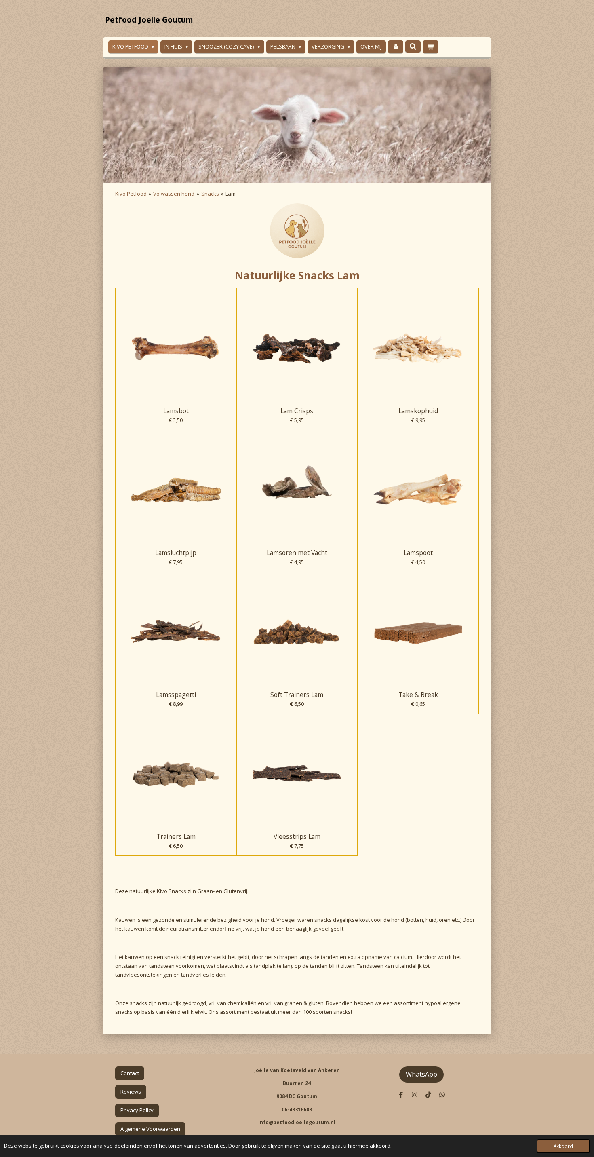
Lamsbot (176, 410)
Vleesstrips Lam (297, 836)
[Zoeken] (413, 46)
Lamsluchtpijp (175, 552)
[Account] (395, 46)
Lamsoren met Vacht (297, 552)
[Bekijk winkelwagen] (430, 46)
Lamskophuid (418, 410)
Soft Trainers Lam (296, 694)
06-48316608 (297, 1109)
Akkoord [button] (563, 1146)
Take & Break (418, 694)
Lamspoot (418, 552)
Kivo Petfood (131, 193)
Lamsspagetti (176, 694)
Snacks (210, 193)
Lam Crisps (296, 410)
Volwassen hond (173, 193)
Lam (230, 193)
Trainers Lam (176, 836)
